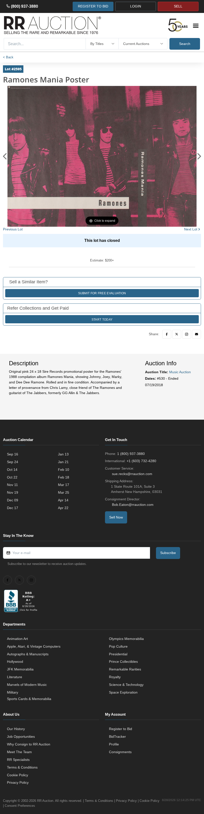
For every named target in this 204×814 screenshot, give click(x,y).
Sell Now (116, 517)
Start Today (102, 319)
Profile (114, 744)
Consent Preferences (20, 806)
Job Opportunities (21, 737)
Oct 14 (12, 470)
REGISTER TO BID (93, 6)
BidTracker (117, 737)
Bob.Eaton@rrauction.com (132, 505)
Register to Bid (120, 729)
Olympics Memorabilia (126, 639)
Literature (14, 677)
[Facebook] (166, 334)
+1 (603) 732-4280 (141, 461)
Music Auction (180, 372)
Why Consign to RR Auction (28, 744)
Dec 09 (12, 500)
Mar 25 (63, 492)
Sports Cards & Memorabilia (29, 699)
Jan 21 (63, 462)
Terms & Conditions (22, 767)
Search (184, 44)
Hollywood (15, 662)
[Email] (196, 334)
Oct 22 (12, 477)
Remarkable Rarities (125, 669)
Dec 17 (12, 508)
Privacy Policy (18, 782)
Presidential (118, 654)
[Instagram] (186, 334)
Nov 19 (12, 492)
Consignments (120, 752)
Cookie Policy (17, 775)
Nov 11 (12, 485)
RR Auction (45, 801)
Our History (16, 729)
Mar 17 (63, 485)
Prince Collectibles (123, 662)
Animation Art (17, 639)
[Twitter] (176, 334)
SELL (178, 6)
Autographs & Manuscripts (28, 654)
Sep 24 (12, 462)
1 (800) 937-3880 (131, 454)
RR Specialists (18, 760)
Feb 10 (63, 470)
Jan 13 (63, 454)
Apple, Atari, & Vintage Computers (33, 646)
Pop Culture (118, 646)
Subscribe (168, 553)
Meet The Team (19, 752)
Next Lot (190, 229)
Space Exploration (123, 692)
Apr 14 (63, 500)
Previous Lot (13, 229)
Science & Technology (126, 685)
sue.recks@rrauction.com (132, 474)
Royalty (115, 677)
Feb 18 (63, 477)
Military (12, 692)
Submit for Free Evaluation (102, 293)
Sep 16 (12, 454)
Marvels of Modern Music (27, 685)
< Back (8, 57)
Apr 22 (63, 508)
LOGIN (135, 6)
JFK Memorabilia (20, 669)
